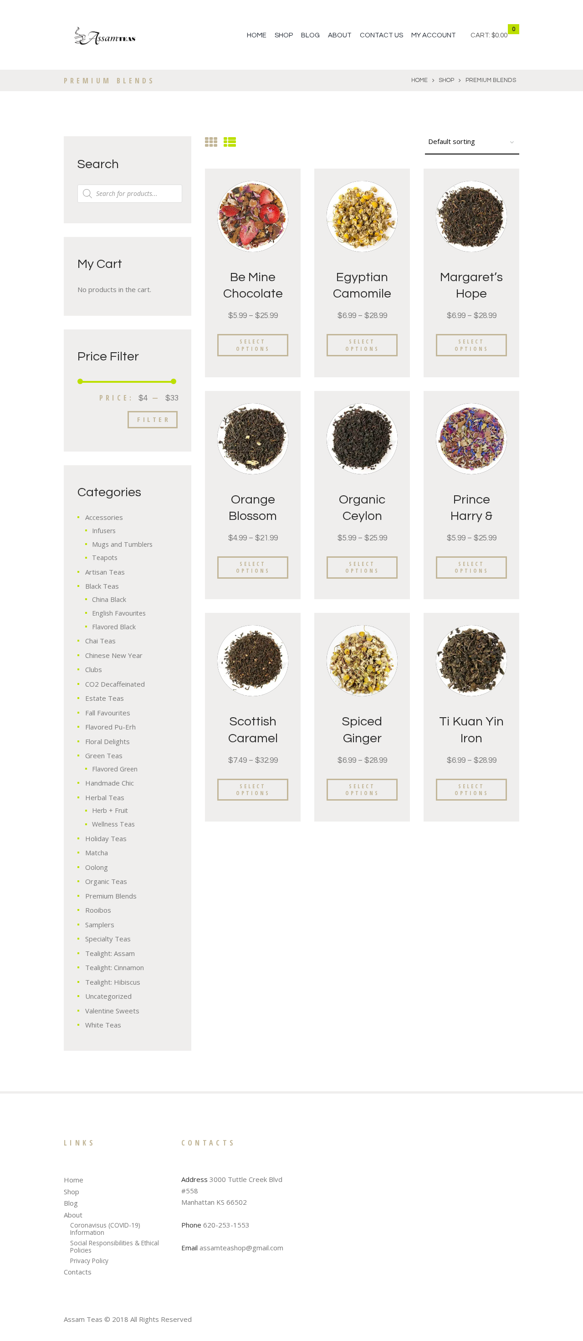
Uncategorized (108, 996)
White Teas (103, 1024)
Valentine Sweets (112, 1010)
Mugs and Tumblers (122, 544)
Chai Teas (100, 640)
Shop (446, 80)
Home (256, 35)
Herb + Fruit (110, 810)
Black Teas (102, 586)
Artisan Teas (105, 571)
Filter (153, 419)
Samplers (99, 924)
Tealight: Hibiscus (112, 981)
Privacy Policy (89, 1260)
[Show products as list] (230, 142)
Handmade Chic (109, 782)
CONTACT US (381, 35)
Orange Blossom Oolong (253, 516)
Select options (253, 345)
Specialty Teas (108, 938)
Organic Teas (106, 881)
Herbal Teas (104, 797)
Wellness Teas (113, 824)
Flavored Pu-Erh (110, 726)
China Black (109, 599)
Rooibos (98, 910)
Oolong (96, 867)
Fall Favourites (107, 712)
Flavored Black (114, 626)
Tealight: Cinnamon (114, 967)
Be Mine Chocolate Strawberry (252, 294)
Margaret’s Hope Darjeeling (471, 294)
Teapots (105, 557)
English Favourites (119, 613)
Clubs (93, 669)
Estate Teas (104, 698)
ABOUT (340, 35)
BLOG (310, 35)
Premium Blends (111, 895)
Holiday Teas (106, 838)
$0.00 (499, 35)
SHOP (284, 35)
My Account (433, 35)
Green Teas (104, 755)
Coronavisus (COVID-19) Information (105, 1229)
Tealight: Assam (110, 953)
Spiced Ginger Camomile (362, 738)
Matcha (96, 852)
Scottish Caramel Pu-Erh (253, 738)
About (73, 1214)
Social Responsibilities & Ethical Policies (114, 1246)
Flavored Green (115, 769)
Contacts (78, 1271)
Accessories (104, 517)
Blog (71, 1202)
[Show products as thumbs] (211, 142)
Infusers (104, 530)
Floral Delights (107, 741)
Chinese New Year (114, 655)
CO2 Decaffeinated (115, 683)
